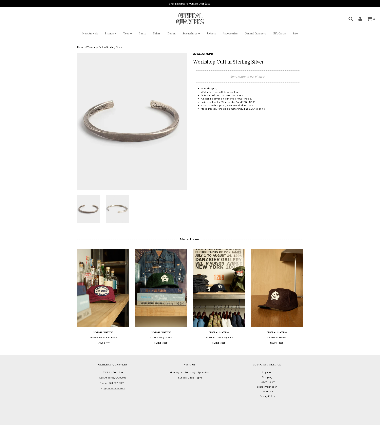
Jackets (211, 33)
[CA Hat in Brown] (277, 288)
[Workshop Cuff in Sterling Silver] (88, 208)
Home (80, 47)
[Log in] (357, 18)
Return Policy (267, 381)
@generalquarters (114, 388)
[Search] (348, 18)
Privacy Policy (267, 396)
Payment (267, 372)
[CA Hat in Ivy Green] (161, 288)
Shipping (267, 377)
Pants (142, 33)
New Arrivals (90, 33)
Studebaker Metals (203, 54)
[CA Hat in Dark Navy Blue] (219, 288)
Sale (295, 33)
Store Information (267, 386)
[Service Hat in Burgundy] (103, 288)
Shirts (157, 33)
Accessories (230, 33)
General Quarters (255, 33)
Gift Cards (279, 33)
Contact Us (267, 391)
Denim (171, 33)
